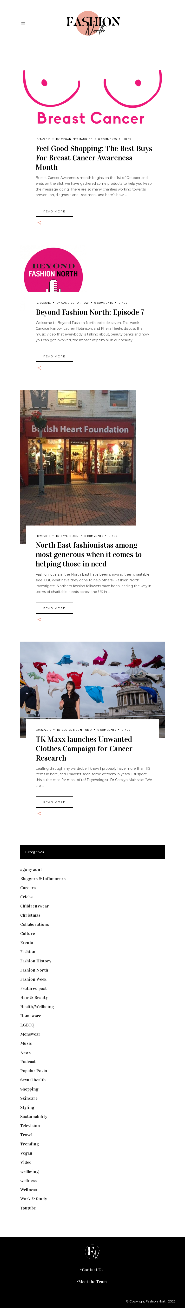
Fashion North (34, 970)
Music (26, 1043)
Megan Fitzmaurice (76, 139)
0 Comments (107, 139)
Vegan (26, 1153)
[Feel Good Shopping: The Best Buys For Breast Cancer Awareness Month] (92, 108)
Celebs (26, 897)
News (25, 1052)
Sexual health (33, 1080)
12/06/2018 (43, 302)
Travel (26, 1134)
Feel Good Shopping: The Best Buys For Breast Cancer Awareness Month (94, 158)
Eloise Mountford (77, 729)
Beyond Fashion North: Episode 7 (90, 312)
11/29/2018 (43, 536)
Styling (27, 1107)
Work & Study (33, 1199)
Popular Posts (33, 1070)
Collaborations (34, 924)
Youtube (28, 1208)
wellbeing (29, 1171)
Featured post (33, 988)
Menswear (30, 1034)
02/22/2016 (43, 729)
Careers (28, 887)
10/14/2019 (43, 139)
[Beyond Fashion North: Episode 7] (53, 278)
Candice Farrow (75, 302)
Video (26, 1162)
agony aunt (31, 869)
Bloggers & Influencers (43, 878)
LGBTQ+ (28, 1025)
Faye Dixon (70, 536)
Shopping (29, 1089)
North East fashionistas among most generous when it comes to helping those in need (89, 554)
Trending (29, 1144)
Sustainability (33, 1116)
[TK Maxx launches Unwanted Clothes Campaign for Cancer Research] (92, 690)
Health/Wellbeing (37, 1006)
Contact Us (92, 1269)
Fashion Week (33, 979)
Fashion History (35, 961)
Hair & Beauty (34, 997)
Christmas (30, 915)
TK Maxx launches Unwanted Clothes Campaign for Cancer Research (84, 749)
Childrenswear (34, 906)
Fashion (27, 951)
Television (30, 1125)
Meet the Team (92, 1281)
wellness (28, 1180)
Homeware (30, 1016)
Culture (27, 933)
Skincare (29, 1098)
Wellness (28, 1189)
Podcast (28, 1061)
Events (26, 942)
